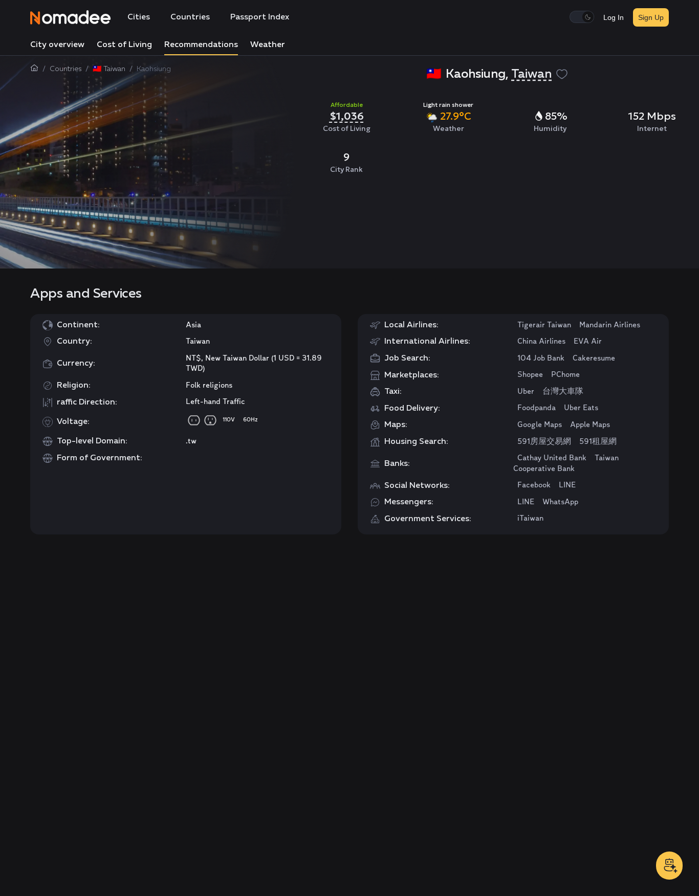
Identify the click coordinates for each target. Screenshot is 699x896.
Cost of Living (124, 45)
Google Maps (539, 425)
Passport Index (259, 17)
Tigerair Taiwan (544, 325)
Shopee (530, 375)
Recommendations (201, 45)
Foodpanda (536, 408)
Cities (138, 17)
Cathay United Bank (551, 458)
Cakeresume (594, 358)
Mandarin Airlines (609, 325)
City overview (57, 45)
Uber (525, 392)
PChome (565, 375)
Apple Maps (590, 425)
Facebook (534, 485)
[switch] (582, 17)
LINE (567, 485)
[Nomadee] (70, 17)
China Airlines (541, 342)
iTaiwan (530, 518)
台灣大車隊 (562, 392)
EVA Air (588, 342)
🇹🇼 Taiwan (109, 69)
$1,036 (347, 116)
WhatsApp (560, 502)
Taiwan (531, 74)
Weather (267, 45)
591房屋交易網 (544, 442)
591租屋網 (598, 442)
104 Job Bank (540, 358)
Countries (190, 17)
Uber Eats (581, 408)
